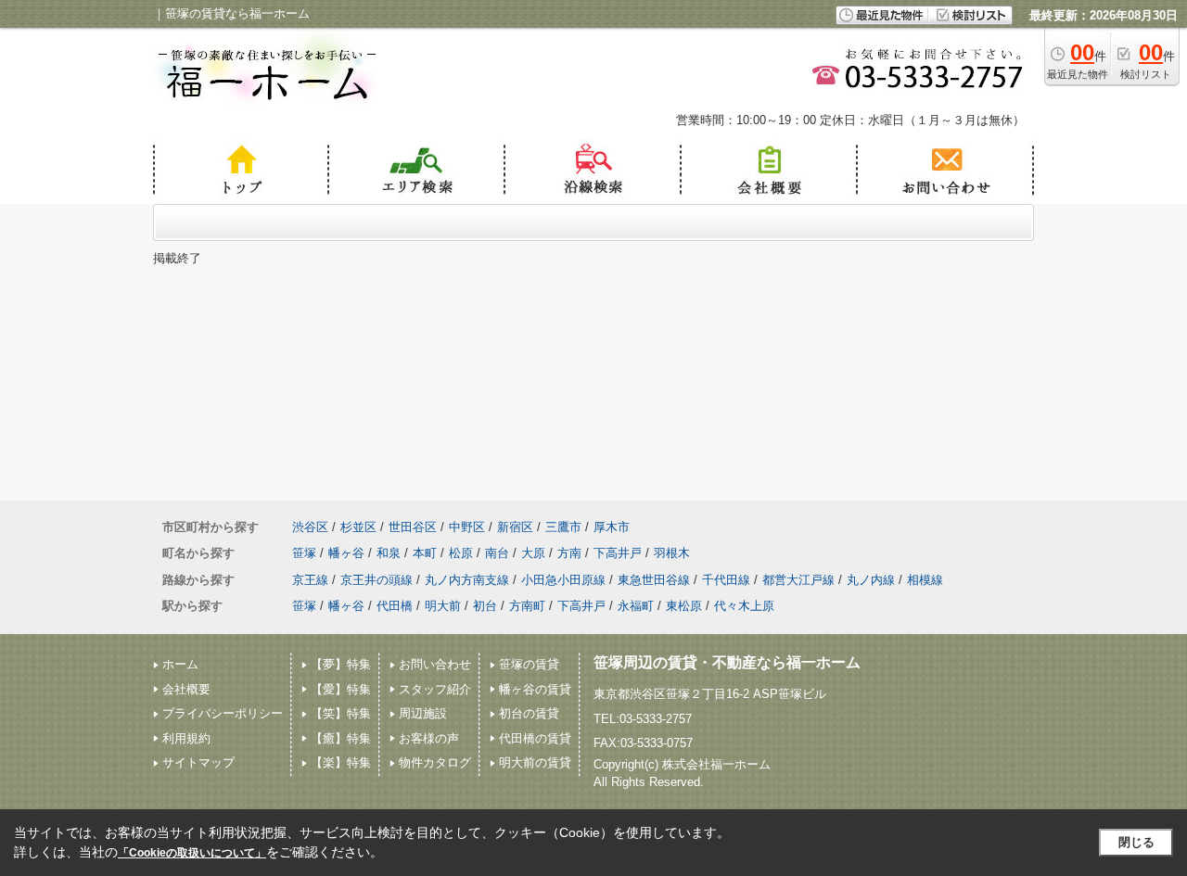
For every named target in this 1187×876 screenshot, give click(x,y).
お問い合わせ (435, 664)
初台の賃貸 (529, 713)
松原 (461, 553)
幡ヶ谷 (346, 553)
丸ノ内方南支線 (467, 580)
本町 (425, 553)
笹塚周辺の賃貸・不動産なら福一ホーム (727, 662)
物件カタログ (435, 762)
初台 (485, 606)
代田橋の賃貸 (535, 738)
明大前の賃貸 (535, 762)
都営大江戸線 (798, 580)
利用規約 (186, 738)
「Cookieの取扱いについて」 (192, 852)
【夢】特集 (341, 664)
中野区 (467, 527)
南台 (497, 553)
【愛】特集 (341, 689)
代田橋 (395, 606)
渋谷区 (310, 527)
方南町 (527, 606)
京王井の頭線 (376, 580)
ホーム (180, 664)
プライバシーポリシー (222, 713)
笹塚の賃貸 (529, 664)
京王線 (310, 580)
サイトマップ (198, 762)
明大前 (443, 606)
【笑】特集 (341, 713)
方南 (569, 553)
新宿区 (515, 527)
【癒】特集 (341, 738)
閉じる (1136, 842)
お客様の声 (429, 738)
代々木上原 (744, 606)
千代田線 (726, 580)
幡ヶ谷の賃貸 (535, 689)
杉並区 (358, 527)
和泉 (389, 553)
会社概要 (186, 689)
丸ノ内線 (871, 580)
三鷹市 (563, 527)
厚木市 (612, 527)
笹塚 (304, 553)
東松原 (684, 606)
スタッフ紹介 (435, 689)
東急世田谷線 (654, 580)
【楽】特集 (341, 762)
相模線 (925, 580)
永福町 (636, 606)
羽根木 (672, 553)
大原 (533, 553)
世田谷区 (413, 527)
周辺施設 (423, 713)
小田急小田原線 (563, 580)
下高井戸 (618, 553)
